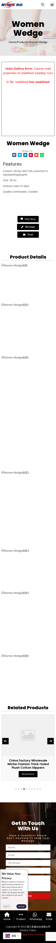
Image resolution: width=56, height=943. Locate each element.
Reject (6, 906)
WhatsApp (36, 919)
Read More (28, 774)
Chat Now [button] (30, 219)
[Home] (7, 914)
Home (6, 919)
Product (21, 919)
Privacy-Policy (28, 930)
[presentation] (5, 741)
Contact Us (15, 198)
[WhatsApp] (35, 914)
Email (49, 919)
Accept (21, 906)
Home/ (13, 42)
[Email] (49, 914)
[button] (52, 4)
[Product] (21, 914)
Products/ (23, 42)
